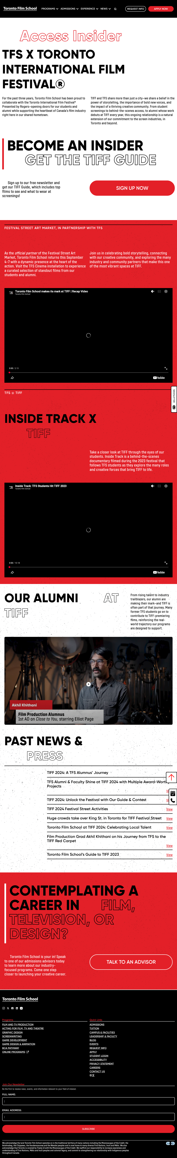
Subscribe (88, 1128)
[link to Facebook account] (12, 1008)
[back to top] (171, 777)
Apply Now (161, 8)
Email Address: (12, 1110)
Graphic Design (12, 1032)
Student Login (99, 1055)
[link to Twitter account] (8, 1008)
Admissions (68, 8)
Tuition (94, 1028)
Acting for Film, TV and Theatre (23, 1028)
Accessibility (98, 1059)
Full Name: (9, 1094)
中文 (92, 1075)
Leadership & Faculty (103, 1036)
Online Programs (13, 1052)
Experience (88, 8)
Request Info (135, 8)
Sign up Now (132, 188)
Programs (48, 8)
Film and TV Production (17, 1024)
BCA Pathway (10, 1048)
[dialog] (174, 399)
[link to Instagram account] (3, 1008)
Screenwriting (12, 1036)
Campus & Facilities (102, 1032)
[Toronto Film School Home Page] (20, 9)
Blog (93, 1040)
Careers (95, 1067)
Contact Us (97, 1071)
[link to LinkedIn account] (16, 1008)
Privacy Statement (102, 1063)
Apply (93, 1051)
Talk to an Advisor (131, 962)
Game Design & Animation (18, 1044)
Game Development (14, 1040)
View (169, 809)
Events (94, 1044)
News (104, 8)
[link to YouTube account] (21, 1008)
